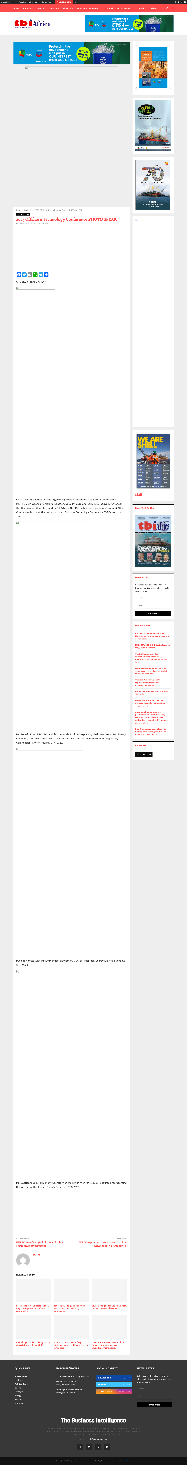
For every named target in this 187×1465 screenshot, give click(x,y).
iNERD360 (128, 1461)
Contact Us (46, 2)
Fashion (18, 1399)
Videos (154, 8)
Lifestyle (19, 1392)
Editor (21, 224)
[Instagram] (98, 1447)
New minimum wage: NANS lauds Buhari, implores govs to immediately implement (109, 1345)
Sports (40, 8)
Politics (27, 8)
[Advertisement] (71, 250)
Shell (138, 494)
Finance (67, 8)
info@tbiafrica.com (99, 1439)
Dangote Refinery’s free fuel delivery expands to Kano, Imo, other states (150, 703)
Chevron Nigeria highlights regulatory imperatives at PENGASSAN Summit (148, 682)
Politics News (21, 1384)
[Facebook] (80, 1447)
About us (22, 2)
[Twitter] (89, 1447)
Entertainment (124, 8)
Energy (53, 8)
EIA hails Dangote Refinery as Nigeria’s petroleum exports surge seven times (152, 636)
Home (16, 8)
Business (19, 1380)
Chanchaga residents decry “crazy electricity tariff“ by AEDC (33, 1344)
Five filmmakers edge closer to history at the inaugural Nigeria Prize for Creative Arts (150, 731)
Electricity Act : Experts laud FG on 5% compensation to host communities (32, 1308)
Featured (20, 214)
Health (141, 8)
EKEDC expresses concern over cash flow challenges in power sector (103, 1244)
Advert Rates (34, 2)
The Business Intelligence (93, 1421)
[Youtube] (107, 1447)
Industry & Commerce (87, 8)
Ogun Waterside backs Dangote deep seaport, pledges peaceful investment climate (151, 671)
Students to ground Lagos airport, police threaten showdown (109, 1307)
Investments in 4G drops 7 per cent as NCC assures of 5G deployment (69, 1308)
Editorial (109, 8)
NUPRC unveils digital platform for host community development (40, 1244)
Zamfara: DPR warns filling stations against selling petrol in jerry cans (71, 1345)
